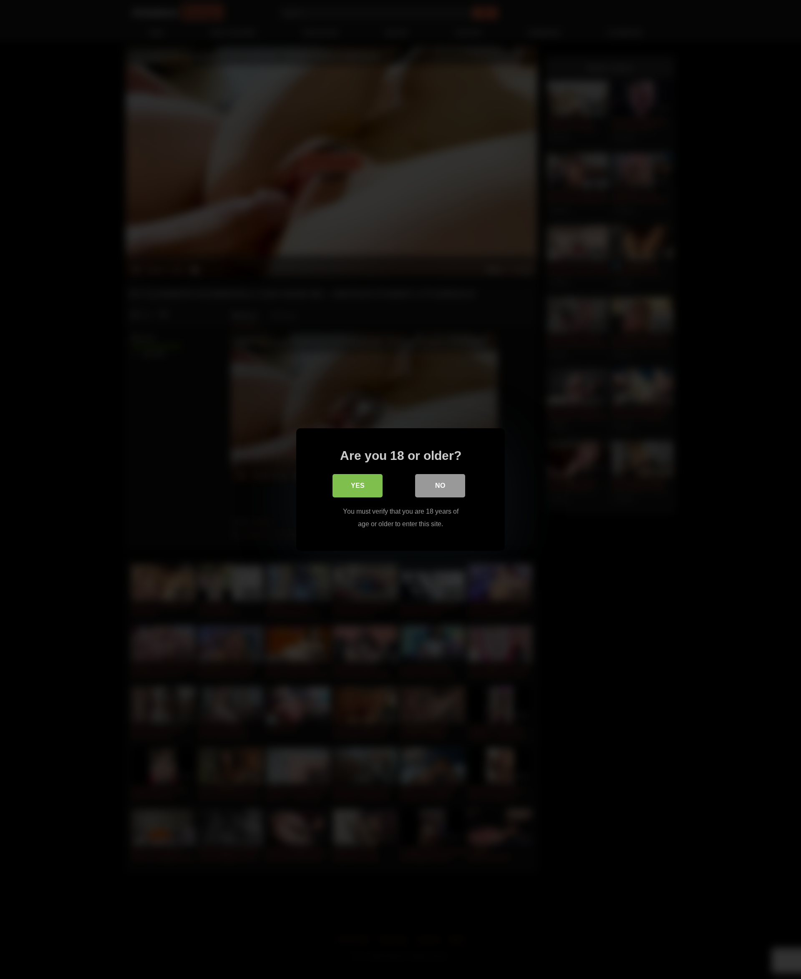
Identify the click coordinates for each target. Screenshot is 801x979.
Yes (358, 485)
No (440, 485)
